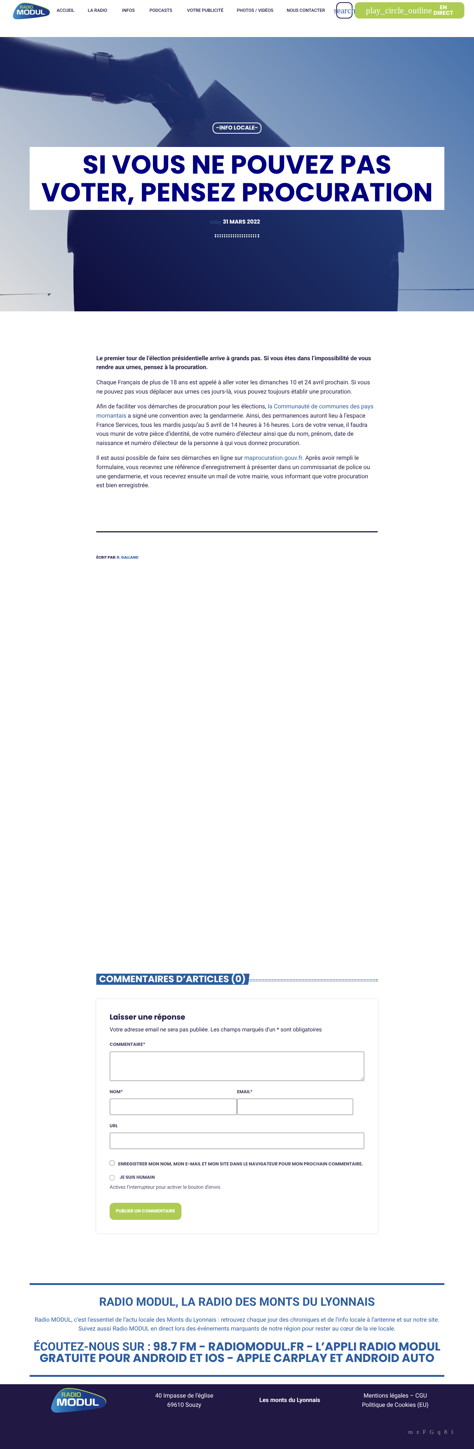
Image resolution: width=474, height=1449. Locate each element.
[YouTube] (410, 1432)
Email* (245, 1092)
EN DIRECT (409, 10)
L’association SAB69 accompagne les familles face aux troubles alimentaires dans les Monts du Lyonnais (309, 828)
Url (114, 1126)
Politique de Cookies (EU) (395, 1404)
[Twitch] (424, 1432)
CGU (421, 1395)
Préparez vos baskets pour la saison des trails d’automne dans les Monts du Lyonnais (158, 823)
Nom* (116, 1092)
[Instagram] (439, 1432)
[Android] (452, 1432)
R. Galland (127, 557)
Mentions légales (386, 1395)
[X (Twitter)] (418, 1432)
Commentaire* (127, 1044)
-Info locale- (237, 128)
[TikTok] (432, 1432)
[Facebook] (445, 1432)
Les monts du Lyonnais (289, 1399)
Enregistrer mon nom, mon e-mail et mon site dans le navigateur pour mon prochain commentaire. (240, 1164)
